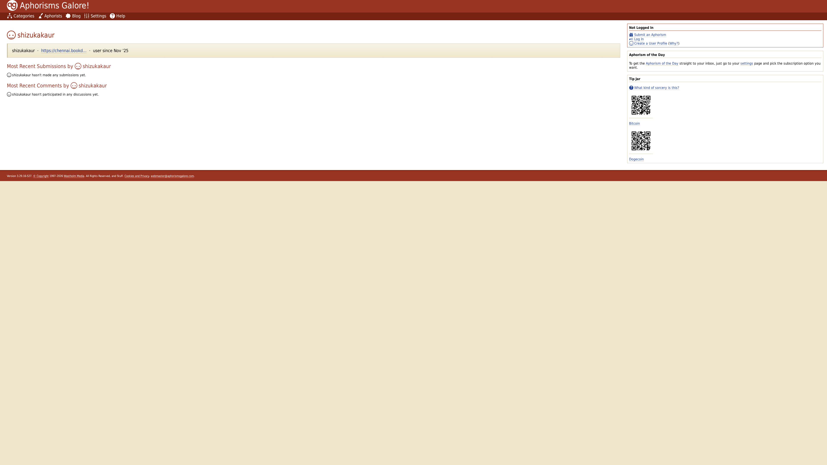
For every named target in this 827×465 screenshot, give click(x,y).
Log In (639, 39)
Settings (98, 16)
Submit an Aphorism (650, 35)
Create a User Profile (650, 43)
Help (120, 16)
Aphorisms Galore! (54, 5)
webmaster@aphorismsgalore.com (172, 176)
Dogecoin (636, 159)
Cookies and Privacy (136, 176)
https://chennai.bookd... (64, 50)
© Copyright (41, 176)
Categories (24, 16)
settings (746, 63)
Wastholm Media (74, 176)
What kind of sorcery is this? (656, 88)
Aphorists (53, 16)
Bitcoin (634, 123)
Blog (76, 16)
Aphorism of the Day (662, 63)
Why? (674, 43)
